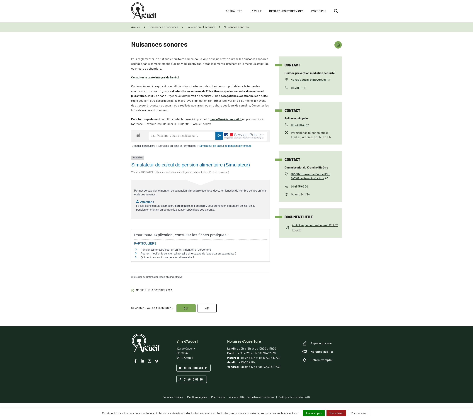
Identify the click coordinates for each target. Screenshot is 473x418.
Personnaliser (359, 413)
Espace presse (321, 343)
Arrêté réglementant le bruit (315, 227)
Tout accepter (314, 413)
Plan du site (218, 397)
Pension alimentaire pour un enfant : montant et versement (176, 249)
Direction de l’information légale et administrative (157, 277)
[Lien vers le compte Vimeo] (156, 361)
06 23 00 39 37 (300, 125)
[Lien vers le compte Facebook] (135, 361)
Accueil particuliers (144, 145)
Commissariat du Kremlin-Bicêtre (306, 167)
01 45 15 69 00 (299, 186)
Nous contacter (195, 368)
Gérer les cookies (173, 397)
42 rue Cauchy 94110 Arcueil (308, 79)
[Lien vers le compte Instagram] (149, 361)
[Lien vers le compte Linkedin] (142, 361)
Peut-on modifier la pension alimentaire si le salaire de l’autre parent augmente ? (188, 253)
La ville (256, 11)
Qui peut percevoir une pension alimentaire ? (167, 257)
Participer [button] (318, 11)
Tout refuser (336, 413)
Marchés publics (322, 351)
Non (207, 308)
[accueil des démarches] (138, 135)
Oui (186, 308)
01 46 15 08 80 (193, 379)
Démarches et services (286, 11)
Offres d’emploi (322, 360)
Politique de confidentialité (294, 397)
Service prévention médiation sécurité (310, 73)
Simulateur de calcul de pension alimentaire (225, 145)
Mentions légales (197, 397)
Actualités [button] (234, 11)
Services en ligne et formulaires (177, 145)
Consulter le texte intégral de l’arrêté (155, 77)
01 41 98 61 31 (299, 88)
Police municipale (296, 118)
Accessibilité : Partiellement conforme (251, 397)
